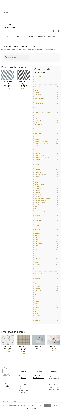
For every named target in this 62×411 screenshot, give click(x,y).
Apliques (37, 137)
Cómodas (37, 190)
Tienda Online (39, 380)
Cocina (37, 92)
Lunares (37, 254)
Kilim (36, 80)
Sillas (36, 207)
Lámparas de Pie (39, 155)
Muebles (37, 169)
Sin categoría (38, 273)
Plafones (37, 145)
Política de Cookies (23, 390)
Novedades (38, 220)
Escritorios (38, 194)
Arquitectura (38, 237)
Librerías (37, 196)
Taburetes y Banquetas (41, 211)
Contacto (51, 36)
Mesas (37, 164)
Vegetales (37, 264)
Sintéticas (38, 82)
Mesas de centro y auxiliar (42, 198)
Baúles (37, 180)
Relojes (37, 122)
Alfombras (38, 76)
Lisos (36, 252)
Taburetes (38, 278)
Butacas (37, 108)
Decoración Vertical (40, 116)
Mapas (37, 256)
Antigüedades (39, 103)
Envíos (23, 380)
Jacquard (37, 301)
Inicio (4, 40)
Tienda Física (38, 376)
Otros (36, 182)
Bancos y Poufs (39, 184)
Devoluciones (23, 382)
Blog (8, 386)
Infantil (37, 250)
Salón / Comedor (40, 98)
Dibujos (37, 241)
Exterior (37, 295)
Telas (36, 283)
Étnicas (37, 292)
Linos (36, 303)
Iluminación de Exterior (41, 150)
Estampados (38, 243)
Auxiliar (37, 176)
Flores (37, 245)
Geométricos (38, 247)
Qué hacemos (28, 36)
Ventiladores (38, 124)
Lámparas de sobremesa (42, 141)
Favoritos (37, 129)
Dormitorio (38, 94)
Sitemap (23, 392)
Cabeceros (38, 188)
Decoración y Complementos (43, 112)
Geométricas (38, 299)
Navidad (37, 215)
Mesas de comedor (40, 200)
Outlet (37, 225)
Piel (36, 309)
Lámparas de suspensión (42, 143)
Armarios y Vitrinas (40, 174)
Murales (37, 258)
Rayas (36, 260)
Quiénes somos (40, 36)
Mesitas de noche (40, 202)
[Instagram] (54, 31)
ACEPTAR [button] (47, 405)
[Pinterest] (58, 31)
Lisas (36, 305)
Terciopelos (38, 313)
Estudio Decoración (38, 378)
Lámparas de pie (39, 139)
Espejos (37, 118)
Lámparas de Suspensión (42, 157)
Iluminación (38, 133)
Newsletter (8, 388)
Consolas (37, 192)
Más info (34, 408)
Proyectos (17, 36)
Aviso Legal (23, 384)
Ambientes (38, 86)
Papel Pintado (39, 230)
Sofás (36, 209)
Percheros (38, 120)
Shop (7, 36)
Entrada (37, 96)
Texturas (37, 262)
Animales (37, 233)
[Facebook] (49, 31)
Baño (36, 90)
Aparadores (38, 172)
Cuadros (37, 239)
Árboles (37, 235)
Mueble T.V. (38, 204)
